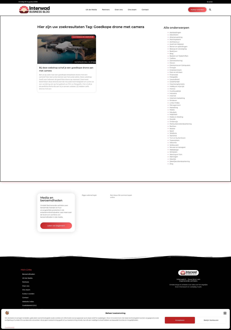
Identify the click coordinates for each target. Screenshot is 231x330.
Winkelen (173, 152)
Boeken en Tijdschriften (179, 56)
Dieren (172, 63)
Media (172, 110)
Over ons (119, 10)
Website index (28, 301)
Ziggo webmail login (89, 195)
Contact (145, 10)
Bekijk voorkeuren (211, 320)
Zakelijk (173, 159)
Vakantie (173, 143)
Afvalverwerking (176, 37)
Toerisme (173, 136)
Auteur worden (28, 294)
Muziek (172, 119)
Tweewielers (174, 140)
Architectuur (175, 42)
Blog (171, 53)
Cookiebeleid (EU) (29, 305)
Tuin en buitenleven (178, 138)
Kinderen (173, 100)
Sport (172, 131)
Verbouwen (174, 145)
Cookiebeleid (9, 327)
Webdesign (174, 150)
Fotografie (174, 77)
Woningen (174, 157)
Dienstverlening (176, 61)
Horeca (172, 89)
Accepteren (179, 320)
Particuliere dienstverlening (181, 124)
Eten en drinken (176, 72)
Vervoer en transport (177, 147)
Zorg (171, 164)
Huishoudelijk (175, 91)
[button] (225, 313)
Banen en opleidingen (178, 46)
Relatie (172, 128)
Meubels (173, 112)
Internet (173, 96)
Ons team (132, 10)
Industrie (173, 93)
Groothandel (175, 82)
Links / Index (175, 103)
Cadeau (173, 58)
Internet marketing (177, 98)
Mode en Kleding (176, 117)
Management (175, 105)
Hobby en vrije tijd (177, 86)
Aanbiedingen (175, 32)
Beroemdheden (28, 274)
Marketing (174, 107)
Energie (173, 68)
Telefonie (173, 133)
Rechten (173, 126)
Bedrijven (173, 51)
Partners (105, 10)
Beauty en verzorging (178, 49)
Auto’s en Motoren (177, 44)
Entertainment (175, 70)
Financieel (174, 75)
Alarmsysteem (175, 39)
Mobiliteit (173, 114)
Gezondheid (174, 79)
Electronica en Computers (180, 65)
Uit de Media (91, 10)
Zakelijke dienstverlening (180, 161)
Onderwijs (174, 122)
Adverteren (174, 35)
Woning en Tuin (176, 154)
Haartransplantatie (177, 84)
